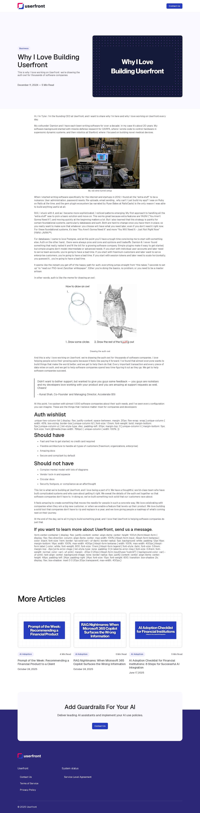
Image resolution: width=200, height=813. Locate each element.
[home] (31, 6)
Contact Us (174, 6)
